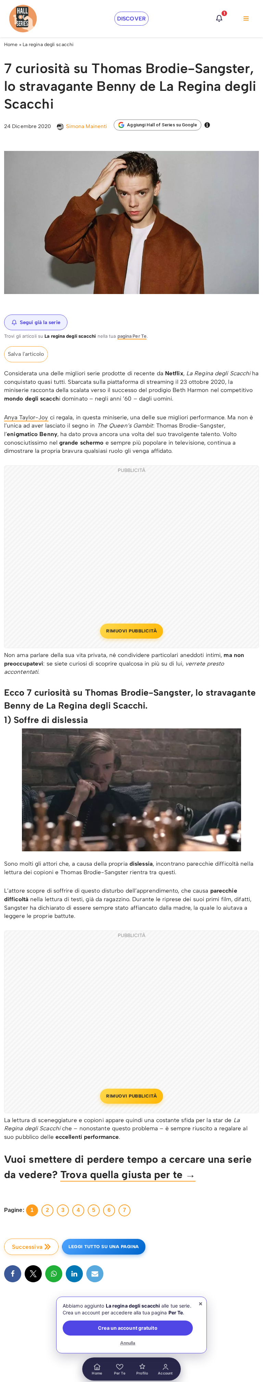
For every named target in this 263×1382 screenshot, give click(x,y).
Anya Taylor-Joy (26, 417)
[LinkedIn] (74, 1273)
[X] (33, 1273)
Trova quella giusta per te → (128, 1174)
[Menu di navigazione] (246, 18)
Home (10, 44)
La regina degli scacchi (48, 44)
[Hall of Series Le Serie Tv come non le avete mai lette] (23, 18)
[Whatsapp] (53, 1273)
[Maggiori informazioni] (207, 125)
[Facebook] (12, 1273)
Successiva (27, 1246)
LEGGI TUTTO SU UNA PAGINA (103, 1246)
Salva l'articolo (26, 354)
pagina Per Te (132, 336)
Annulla (128, 1342)
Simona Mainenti (86, 126)
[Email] (94, 1273)
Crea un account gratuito (127, 1328)
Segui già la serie (40, 322)
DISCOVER (131, 18)
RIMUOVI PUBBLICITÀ (131, 630)
